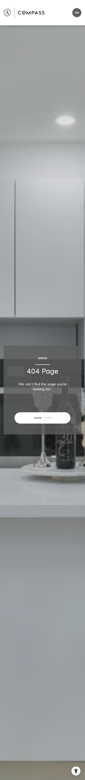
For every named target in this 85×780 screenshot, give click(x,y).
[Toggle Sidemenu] (76, 12)
